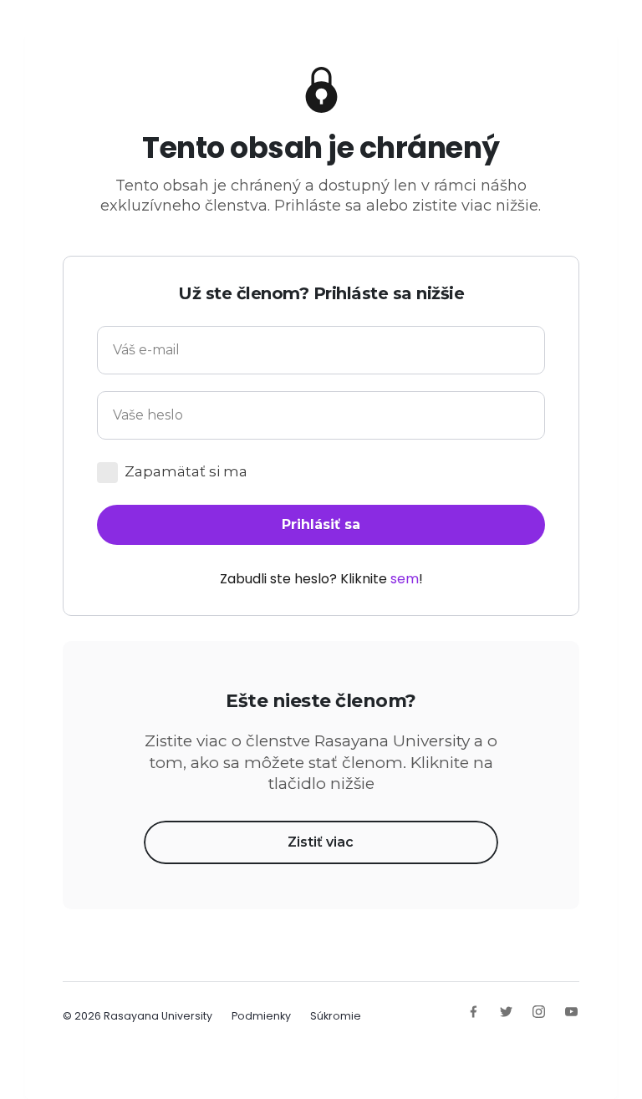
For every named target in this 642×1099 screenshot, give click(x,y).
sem (404, 578)
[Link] (474, 1012)
